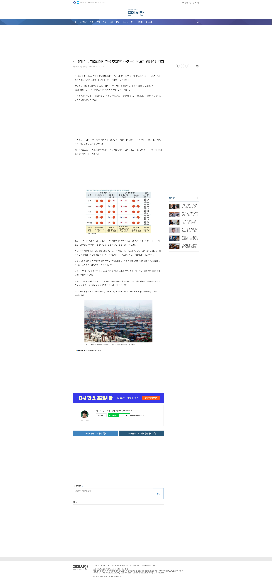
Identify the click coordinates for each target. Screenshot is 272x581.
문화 (118, 22)
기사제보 (103, 566)
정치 (91, 22)
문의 (186, 3)
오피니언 (83, 22)
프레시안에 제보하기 (93, 433)
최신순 (75, 502)
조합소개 (95, 566)
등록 (158, 493)
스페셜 (140, 22)
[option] (184, 225)
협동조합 (149, 22)
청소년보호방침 (146, 566)
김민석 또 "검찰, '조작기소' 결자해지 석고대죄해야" (190, 215)
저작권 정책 (110, 566)
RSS (154, 566)
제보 (183, 3)
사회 (104, 22)
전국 (132, 22)
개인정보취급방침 (135, 566)
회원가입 (191, 3)
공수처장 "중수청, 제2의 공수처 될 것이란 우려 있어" (190, 231)
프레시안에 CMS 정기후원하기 (139, 433)
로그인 (197, 3)
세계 (111, 22)
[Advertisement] (136, 43)
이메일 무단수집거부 (122, 566)
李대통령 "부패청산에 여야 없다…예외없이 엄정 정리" (190, 239)
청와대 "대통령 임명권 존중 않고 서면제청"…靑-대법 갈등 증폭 (189, 207)
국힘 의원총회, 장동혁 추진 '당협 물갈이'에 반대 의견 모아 (190, 247)
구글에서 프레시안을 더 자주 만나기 (88, 350)
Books (125, 22)
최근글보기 (101, 415)
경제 (98, 22)
